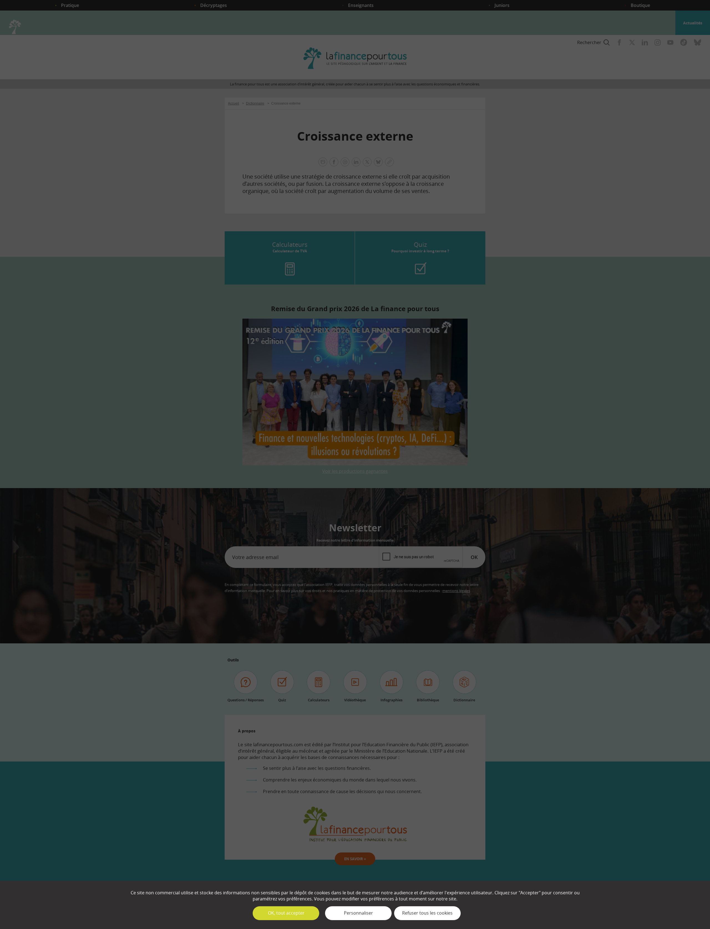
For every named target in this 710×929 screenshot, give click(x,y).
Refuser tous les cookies (427, 913)
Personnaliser (358, 913)
